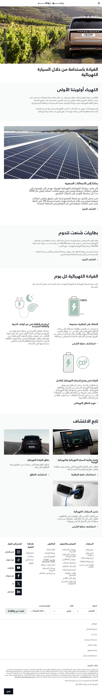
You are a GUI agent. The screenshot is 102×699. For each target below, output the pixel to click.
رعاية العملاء (49, 553)
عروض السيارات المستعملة (69, 555)
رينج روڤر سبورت (90, 554)
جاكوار (31, 563)
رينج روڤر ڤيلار (87, 558)
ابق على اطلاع (69, 578)
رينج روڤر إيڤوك (87, 561)
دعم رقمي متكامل (47, 573)
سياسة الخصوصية (91, 640)
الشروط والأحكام (91, 629)
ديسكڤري (30, 560)
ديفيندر (30, 556)
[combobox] (86, 611)
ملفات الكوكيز (92, 645)
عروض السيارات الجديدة (69, 550)
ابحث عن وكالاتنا (16, 611)
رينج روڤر (90, 549)
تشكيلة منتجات (69, 563)
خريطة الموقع (92, 650)
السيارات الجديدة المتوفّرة (68, 582)
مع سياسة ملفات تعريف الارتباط (25, 677)
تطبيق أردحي (49, 556)
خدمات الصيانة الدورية (48, 569)
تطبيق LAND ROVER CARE (48, 561)
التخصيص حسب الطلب (86, 566)
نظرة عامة (51, 549)
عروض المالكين (69, 559)
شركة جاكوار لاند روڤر (90, 656)
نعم (8, 691)
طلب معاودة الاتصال (70, 574)
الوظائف (94, 624)
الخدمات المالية (69, 566)
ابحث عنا (94, 634)
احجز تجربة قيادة (69, 570)
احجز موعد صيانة (48, 565)
